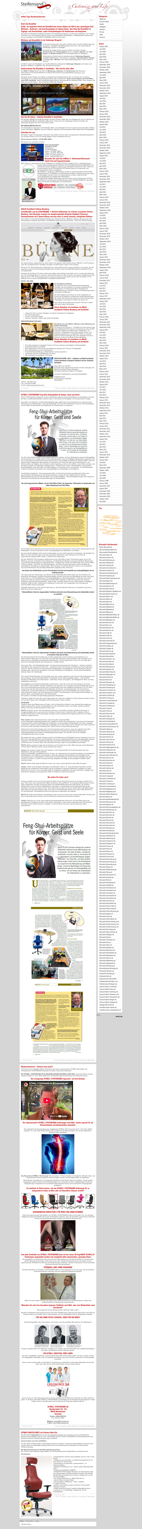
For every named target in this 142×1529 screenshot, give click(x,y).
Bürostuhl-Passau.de (106, 846)
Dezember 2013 (104, 376)
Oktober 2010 (104, 457)
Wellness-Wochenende (81, 219)
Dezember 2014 (104, 350)
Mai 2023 (102, 132)
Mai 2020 (102, 220)
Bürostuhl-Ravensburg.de (107, 859)
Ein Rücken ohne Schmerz (63, 327)
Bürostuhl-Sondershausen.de (109, 924)
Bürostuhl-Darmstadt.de (107, 653)
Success (75, 1060)
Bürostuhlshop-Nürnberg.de (108, 968)
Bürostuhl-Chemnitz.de (107, 640)
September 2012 (105, 410)
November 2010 (104, 455)
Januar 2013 (103, 400)
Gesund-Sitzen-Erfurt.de (107, 989)
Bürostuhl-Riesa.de (105, 872)
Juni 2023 (102, 129)
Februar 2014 (104, 371)
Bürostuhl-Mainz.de (105, 797)
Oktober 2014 (104, 356)
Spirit (101, 34)
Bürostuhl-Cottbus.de (106, 646)
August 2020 (103, 213)
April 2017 (102, 291)
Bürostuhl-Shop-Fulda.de (107, 906)
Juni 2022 (102, 161)
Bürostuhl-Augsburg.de (107, 575)
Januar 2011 (103, 452)
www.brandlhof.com (56, 156)
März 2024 (103, 109)
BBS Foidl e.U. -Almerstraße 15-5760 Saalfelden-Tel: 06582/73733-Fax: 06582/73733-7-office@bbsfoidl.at (56, 163)
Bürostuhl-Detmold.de (106, 656)
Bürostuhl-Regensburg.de (107, 869)
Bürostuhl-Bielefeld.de (106, 607)
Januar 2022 (103, 174)
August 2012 (103, 413)
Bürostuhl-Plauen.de (106, 851)
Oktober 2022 (104, 150)
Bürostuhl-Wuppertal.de (107, 963)
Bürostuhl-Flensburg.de (107, 687)
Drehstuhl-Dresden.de (106, 971)
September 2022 (105, 153)
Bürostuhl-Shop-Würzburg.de (109, 911)
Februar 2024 (104, 111)
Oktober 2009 (104, 470)
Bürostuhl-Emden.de (106, 677)
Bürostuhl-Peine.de (105, 849)
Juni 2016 (102, 306)
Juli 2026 (102, 49)
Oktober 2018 (104, 265)
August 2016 (103, 301)
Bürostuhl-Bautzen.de (106, 586)
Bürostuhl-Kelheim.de (106, 768)
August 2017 (103, 283)
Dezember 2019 (104, 233)
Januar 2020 (103, 231)
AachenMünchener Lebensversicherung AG (51, 277)
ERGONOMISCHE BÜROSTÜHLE (45, 1212)
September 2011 (104, 436)
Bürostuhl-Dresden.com (107, 659)
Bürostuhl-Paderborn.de (107, 843)
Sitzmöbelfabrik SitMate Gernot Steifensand (62, 1435)
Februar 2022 (104, 171)
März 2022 (103, 168)
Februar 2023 (104, 140)
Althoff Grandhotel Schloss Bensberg (35, 209)
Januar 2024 (103, 114)
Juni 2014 (102, 361)
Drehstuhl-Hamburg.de (107, 973)
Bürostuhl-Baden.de (106, 581)
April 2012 (102, 418)
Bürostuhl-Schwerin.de (106, 901)
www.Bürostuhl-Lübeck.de (108, 1007)
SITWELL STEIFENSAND (53, 1079)
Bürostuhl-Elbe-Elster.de (107, 672)
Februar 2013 (104, 397)
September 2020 (105, 210)
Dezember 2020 (104, 202)
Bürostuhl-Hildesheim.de (107, 750)
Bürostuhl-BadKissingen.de (108, 583)
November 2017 (104, 280)
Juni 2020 (102, 218)
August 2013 (103, 384)
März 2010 (103, 465)
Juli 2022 (102, 158)
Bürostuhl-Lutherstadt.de (107, 786)
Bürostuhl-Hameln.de (106, 737)
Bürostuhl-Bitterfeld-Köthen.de (109, 614)
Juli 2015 (102, 332)
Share (98, 1015)
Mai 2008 (102, 478)
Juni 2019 (102, 246)
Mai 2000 (102, 501)
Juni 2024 (102, 101)
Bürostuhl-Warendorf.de (107, 950)
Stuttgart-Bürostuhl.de (106, 1005)
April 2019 (102, 252)
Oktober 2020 (104, 207)
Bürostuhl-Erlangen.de (106, 682)
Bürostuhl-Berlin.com (106, 596)
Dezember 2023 (104, 116)
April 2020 (102, 223)
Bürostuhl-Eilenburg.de (107, 667)
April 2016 (102, 311)
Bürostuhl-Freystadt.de (107, 703)
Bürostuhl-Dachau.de (106, 651)
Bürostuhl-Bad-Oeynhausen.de (109, 578)
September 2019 (105, 241)
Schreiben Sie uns (28, 132)
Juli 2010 (102, 462)
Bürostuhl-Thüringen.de (107, 940)
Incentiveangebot (48, 29)
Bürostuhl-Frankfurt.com (107, 693)
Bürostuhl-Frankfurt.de (106, 695)
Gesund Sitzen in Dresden (108, 986)
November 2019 (104, 236)
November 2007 (104, 486)
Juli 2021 (102, 184)
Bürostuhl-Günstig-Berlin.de (108, 724)
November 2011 (104, 431)
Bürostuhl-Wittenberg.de (107, 960)
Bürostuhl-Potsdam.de (106, 854)
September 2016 (105, 298)
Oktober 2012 (104, 408)
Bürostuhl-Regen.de (106, 867)
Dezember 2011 (104, 429)
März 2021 (103, 194)
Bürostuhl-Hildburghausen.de (109, 747)
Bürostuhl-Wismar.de (106, 958)
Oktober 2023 (104, 122)
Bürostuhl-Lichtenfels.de (107, 778)
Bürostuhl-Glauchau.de (107, 713)
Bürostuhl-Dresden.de (106, 661)
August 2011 (103, 439)
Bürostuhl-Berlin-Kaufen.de (108, 594)
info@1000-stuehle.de (60, 1423)
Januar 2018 (103, 278)
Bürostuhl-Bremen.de (106, 627)
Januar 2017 (103, 296)
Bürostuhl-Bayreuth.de (106, 588)
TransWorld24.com (28, 212)
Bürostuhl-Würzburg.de (107, 966)
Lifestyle (75, 191)
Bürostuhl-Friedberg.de (107, 706)
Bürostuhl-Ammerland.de (107, 568)
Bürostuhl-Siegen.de (106, 914)
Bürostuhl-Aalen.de (105, 555)
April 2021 (102, 192)
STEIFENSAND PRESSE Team (45, 219)
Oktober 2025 (104, 70)
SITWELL (58, 1407)
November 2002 (104, 496)
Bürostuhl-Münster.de (106, 817)
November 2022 (104, 148)
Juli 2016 (102, 304)
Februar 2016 (104, 317)
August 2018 (103, 270)
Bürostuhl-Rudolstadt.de (107, 882)
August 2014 (103, 358)
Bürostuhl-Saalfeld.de (106, 885)
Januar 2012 (103, 426)
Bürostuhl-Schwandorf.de (107, 895)
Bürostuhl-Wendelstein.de (107, 953)
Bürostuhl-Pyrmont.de (106, 856)
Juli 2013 (102, 387)
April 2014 (102, 366)
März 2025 (103, 80)
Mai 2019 (102, 249)
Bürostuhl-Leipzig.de (106, 776)
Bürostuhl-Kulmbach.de (107, 773)
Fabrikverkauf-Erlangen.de (108, 984)
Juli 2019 (102, 244)
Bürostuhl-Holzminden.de (107, 752)
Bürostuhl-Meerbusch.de (107, 802)
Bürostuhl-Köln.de (105, 771)
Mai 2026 (102, 54)
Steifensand (52, 171)
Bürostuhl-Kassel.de (106, 763)
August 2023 (103, 124)
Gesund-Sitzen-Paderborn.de (109, 994)
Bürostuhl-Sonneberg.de (107, 929)
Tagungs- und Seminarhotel (31, 31)
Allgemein (63, 191)
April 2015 (102, 340)
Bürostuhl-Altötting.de (106, 562)
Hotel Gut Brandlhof (28, 24)
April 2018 (102, 272)
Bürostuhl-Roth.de (105, 880)
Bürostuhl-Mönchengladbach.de (109, 807)
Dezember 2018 (104, 259)
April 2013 (102, 395)
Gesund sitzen (104, 21)
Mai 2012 (102, 415)
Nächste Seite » (26, 1524)
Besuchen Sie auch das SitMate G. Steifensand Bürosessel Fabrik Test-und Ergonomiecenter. (67, 159)
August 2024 (103, 96)
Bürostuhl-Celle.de (105, 633)
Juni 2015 (102, 335)
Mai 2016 (102, 309)
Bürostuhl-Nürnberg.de (107, 828)
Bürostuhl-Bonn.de (105, 625)
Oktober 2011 (103, 434)
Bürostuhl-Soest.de (105, 916)
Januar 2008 (103, 483)
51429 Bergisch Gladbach (62, 378)
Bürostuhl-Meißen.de (106, 804)
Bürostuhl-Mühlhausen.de (107, 810)
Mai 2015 (102, 337)
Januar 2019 (103, 257)
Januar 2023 (103, 142)
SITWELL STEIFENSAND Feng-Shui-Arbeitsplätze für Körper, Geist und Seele (50, 395)
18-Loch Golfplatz (27, 37)
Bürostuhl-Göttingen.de (107, 719)
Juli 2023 (102, 127)
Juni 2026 (102, 51)
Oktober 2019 (104, 239)
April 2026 (102, 57)
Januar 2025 (103, 83)
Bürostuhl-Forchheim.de (107, 690)
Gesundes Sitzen (88, 173)
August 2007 (103, 488)
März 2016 (103, 314)
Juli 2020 (102, 215)
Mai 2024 (102, 103)
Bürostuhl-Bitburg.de (106, 612)
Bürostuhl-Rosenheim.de (107, 875)
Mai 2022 (102, 163)
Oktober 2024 (104, 90)
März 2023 (103, 137)
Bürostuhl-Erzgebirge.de (107, 685)
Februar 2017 (104, 293)
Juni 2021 (102, 187)
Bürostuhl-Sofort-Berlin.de (108, 919)
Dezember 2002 (104, 494)
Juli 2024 (102, 98)
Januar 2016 (103, 319)
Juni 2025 (102, 75)
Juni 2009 (102, 475)
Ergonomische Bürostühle (107, 979)
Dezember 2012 (104, 402)
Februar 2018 (104, 275)
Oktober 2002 (104, 499)
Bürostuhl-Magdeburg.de (107, 789)
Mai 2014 (102, 363)
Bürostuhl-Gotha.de (105, 716)
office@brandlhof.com (57, 154)
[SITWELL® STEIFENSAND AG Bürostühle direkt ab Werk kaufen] (36, 5)
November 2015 (104, 324)
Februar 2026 (104, 62)
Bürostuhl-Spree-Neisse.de (108, 932)
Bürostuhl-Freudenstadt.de (108, 700)
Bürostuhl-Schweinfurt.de (107, 898)
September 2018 (105, 267)
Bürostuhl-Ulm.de (105, 942)
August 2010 (103, 460)
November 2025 (104, 67)
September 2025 (105, 72)
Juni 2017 (102, 285)
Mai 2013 (102, 392)
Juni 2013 (102, 389)
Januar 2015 (103, 348)
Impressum (119, 1016)
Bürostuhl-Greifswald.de (107, 721)
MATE (36, 1435)
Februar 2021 (104, 197)
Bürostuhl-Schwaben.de (107, 893)
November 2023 (104, 119)
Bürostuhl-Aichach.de (106, 557)
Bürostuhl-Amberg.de (106, 565)
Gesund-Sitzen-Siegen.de (107, 999)
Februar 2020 (104, 228)
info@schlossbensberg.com (35, 385)
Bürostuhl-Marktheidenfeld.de (109, 799)
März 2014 (103, 369)
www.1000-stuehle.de (61, 1421)
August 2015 (103, 330)
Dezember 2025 (104, 64)
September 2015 (105, 327)
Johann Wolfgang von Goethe (78, 267)
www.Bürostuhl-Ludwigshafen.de (110, 1010)
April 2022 (102, 166)
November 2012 (104, 405)
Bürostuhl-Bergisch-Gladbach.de (110, 591)
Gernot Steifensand (79, 178)
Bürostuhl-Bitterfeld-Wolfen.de (109, 617)
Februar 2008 (104, 481)
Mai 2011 (102, 444)
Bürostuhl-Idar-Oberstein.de (108, 755)
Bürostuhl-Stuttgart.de (106, 934)
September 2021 (105, 181)
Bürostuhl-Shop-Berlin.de (107, 903)
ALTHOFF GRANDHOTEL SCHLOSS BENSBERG (70, 374)
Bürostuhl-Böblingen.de (107, 620)
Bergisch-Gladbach (72, 214)
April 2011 (102, 447)
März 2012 (103, 421)
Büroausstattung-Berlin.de (108, 549)
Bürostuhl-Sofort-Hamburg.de (109, 921)
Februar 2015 (104, 345)
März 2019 (103, 254)
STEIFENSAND (43, 212)
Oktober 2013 (104, 382)
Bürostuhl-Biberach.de (106, 604)
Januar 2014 (103, 374)
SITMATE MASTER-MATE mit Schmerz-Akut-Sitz (39, 1432)
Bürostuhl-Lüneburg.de (107, 784)
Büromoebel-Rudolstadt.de (108, 552)
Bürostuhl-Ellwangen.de (107, 674)
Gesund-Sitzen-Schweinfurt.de (109, 997)
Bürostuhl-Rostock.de (106, 877)
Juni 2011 (102, 442)
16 (36, 1521)
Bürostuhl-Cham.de (105, 638)
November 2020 (104, 205)
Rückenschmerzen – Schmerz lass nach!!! (37, 1066)
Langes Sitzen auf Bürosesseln (47, 165)
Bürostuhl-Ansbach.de (106, 570)
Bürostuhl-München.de (106, 812)
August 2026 (103, 46)
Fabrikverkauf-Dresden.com (108, 981)
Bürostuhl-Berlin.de (105, 599)
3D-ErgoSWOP (79, 1254)
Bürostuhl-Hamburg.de (106, 732)
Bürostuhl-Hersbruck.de (107, 745)
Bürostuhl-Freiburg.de (106, 698)
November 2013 (104, 379)
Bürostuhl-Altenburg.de (107, 560)
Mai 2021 (102, 189)
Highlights (69, 191)
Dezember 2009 (104, 468)
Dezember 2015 (104, 322)
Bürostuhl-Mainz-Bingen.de (108, 794)
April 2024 (102, 106)
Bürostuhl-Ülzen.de (105, 945)
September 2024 (105, 93)
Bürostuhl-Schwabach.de (107, 888)
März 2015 (103, 343)
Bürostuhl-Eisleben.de (106, 669)
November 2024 (104, 88)
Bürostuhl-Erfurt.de (105, 680)
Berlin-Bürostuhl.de (105, 547)
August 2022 (103, 155)
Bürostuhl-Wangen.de (106, 947)
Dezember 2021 (104, 176)
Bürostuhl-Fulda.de (105, 708)
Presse (101, 32)
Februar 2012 (104, 423)
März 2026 (103, 59)
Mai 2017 (102, 288)
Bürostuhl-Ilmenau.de (106, 758)
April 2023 (102, 135)
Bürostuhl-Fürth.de (105, 711)
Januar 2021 (103, 200)
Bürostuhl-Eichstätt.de (106, 664)
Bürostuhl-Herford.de (106, 742)
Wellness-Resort (46, 35)
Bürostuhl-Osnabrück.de (107, 841)
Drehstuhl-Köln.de (105, 976)
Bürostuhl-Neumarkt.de (107, 823)
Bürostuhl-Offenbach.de (107, 836)
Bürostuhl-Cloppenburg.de (108, 643)
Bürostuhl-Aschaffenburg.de (108, 573)
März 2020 (103, 226)
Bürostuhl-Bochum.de (106, 622)
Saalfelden (48, 37)
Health (69, 388)
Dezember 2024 (104, 85)
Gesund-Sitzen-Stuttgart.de (108, 1002)
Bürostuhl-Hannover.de (107, 739)
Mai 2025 (102, 77)
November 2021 (104, 179)
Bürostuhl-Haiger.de (106, 729)
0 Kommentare (82, 191)
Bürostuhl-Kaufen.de (106, 765)
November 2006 (104, 491)
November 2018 (104, 262)
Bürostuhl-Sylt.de (105, 937)
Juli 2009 (102, 473)
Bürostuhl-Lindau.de (106, 781)
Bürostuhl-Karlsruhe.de (107, 760)
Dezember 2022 (104, 145)
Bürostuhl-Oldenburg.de (107, 838)
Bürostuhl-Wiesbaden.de (107, 955)
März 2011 (102, 449)
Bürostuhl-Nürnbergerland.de (109, 833)
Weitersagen (91, 191)
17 (38, 1521)
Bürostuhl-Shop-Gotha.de (107, 908)
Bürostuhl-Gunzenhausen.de (108, 726)
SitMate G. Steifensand (58, 166)
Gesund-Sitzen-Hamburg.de (108, 992)
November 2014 (104, 353)
